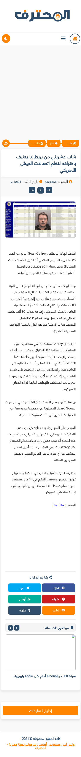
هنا (61, 504)
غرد (22, 587)
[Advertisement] (40, 88)
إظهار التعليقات (40, 710)
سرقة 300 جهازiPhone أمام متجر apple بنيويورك (44, 675)
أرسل (22, 598)
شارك (56, 587)
